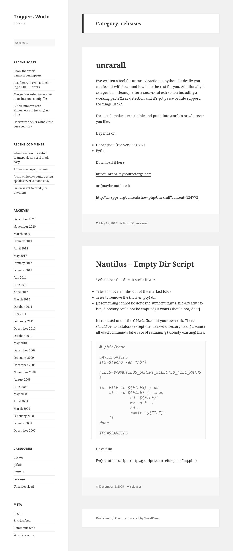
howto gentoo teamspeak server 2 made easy (32, 157)
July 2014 (20, 278)
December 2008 (24, 365)
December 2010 (24, 328)
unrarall (111, 65)
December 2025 (24, 219)
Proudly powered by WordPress (137, 518)
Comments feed (24, 528)
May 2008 (20, 394)
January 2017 (23, 263)
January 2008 (23, 423)
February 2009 (24, 358)
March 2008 (22, 409)
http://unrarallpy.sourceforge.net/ (123, 174)
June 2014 (20, 285)
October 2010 (23, 336)
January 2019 (23, 241)
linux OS (19, 472)
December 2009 (24, 350)
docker (18, 457)
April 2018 (21, 248)
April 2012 (21, 292)
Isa (16, 188)
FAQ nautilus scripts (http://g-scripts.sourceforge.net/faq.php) (146, 460)
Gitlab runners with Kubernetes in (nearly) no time (32, 110)
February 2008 (24, 416)
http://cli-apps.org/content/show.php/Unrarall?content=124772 (147, 197)
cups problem (38, 169)
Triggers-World (32, 16)
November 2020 (25, 227)
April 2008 (21, 401)
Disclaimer (103, 518)
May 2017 (20, 256)
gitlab (18, 465)
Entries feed (22, 521)
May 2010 (20, 343)
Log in (18, 513)
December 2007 (24, 430)
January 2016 (23, 270)
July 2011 (20, 314)
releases (19, 479)
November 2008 (25, 372)
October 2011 (23, 307)
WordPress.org (24, 535)
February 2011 (24, 321)
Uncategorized (24, 487)
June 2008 (20, 387)
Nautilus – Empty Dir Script (145, 264)
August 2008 (22, 379)
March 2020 (22, 234)
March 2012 (22, 299)
